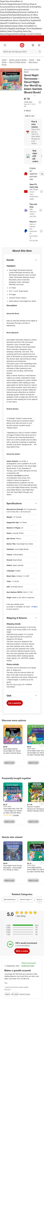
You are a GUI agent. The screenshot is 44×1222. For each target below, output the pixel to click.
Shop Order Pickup (10, 31)
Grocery (16, 9)
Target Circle (26, 34)
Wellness (21, 15)
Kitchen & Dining (30, 7)
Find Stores (36, 34)
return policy (17, 684)
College (9, 4)
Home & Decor (16, 7)
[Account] (33, 45)
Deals (8, 26)
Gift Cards (9, 23)
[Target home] (22, 45)
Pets (9, 15)
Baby (11, 12)
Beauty (16, 12)
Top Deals (16, 28)
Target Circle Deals (28, 28)
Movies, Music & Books (16, 20)
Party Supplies (32, 20)
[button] (30, 95)
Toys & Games (13, 17)
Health (14, 15)
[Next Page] (42, 745)
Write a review (22, 951)
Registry (10, 34)
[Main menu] (5, 45)
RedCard (17, 34)
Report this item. (34, 607)
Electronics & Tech (26, 17)
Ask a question (14, 703)
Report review (25, 994)
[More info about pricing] (39, 102)
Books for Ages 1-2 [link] (26, 899)
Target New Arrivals (8, 1)
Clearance (15, 26)
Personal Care (25, 12)
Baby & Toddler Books (17, 62)
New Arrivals (25, 26)
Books (31, 60)
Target (4, 60)
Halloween (16, 4)
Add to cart (29, 116)
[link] (30, 95)
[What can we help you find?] (22, 51)
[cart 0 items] (39, 45)
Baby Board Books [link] (9, 899)
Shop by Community (21, 23)
